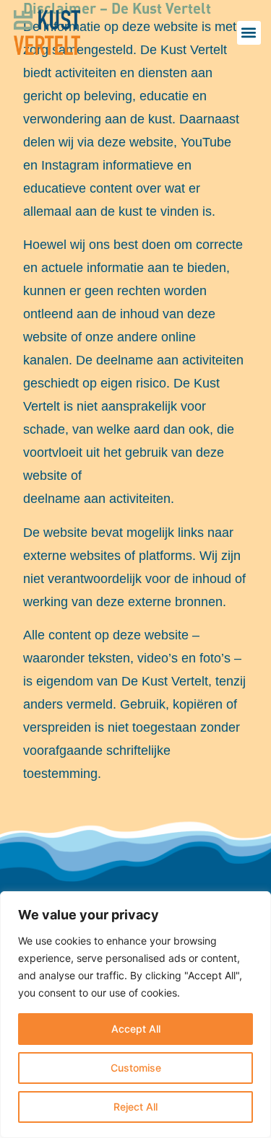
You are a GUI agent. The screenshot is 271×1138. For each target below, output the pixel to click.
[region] (135, 1014)
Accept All (135, 1029)
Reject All (135, 1106)
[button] (249, 33)
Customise (136, 1068)
